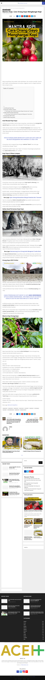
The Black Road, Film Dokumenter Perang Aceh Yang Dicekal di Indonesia (14, 493)
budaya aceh (5, 408)
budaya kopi (16, 408)
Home (16, 678)
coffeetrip (26, 408)
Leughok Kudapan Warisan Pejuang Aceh (32, 451)
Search (25, 460)
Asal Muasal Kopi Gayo (9, 108)
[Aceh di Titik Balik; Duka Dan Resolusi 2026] (5, 468)
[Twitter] (21, 671)
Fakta (25, 624)
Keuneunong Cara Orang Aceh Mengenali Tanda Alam (25, 251)
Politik (25, 634)
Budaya (25, 626)
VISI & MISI (24, 678)
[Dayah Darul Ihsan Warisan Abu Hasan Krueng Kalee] (5, 475)
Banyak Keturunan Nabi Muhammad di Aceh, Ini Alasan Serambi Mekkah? (38, 527)
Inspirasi (25, 629)
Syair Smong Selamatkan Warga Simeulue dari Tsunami (25, 197)
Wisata (25, 635)
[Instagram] (23, 671)
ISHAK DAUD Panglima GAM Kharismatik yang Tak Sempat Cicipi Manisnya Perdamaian (28, 538)
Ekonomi (25, 631)
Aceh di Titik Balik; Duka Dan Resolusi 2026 (15, 467)
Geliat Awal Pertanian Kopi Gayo (11, 112)
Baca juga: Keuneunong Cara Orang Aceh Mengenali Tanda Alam (19, 114)
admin (4, 13)
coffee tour (21, 408)
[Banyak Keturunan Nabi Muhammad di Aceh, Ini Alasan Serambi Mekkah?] (38, 521)
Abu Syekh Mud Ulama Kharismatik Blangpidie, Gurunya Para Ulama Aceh (32, 421)
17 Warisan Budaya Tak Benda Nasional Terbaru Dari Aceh (35, 606)
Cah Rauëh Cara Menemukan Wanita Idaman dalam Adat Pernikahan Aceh (37, 612)
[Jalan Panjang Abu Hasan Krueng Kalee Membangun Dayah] (5, 481)
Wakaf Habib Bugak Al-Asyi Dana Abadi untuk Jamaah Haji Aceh (11, 452)
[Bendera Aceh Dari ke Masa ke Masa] (33, 503)
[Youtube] (26, 671)
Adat (24, 639)
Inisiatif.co (26, 547)
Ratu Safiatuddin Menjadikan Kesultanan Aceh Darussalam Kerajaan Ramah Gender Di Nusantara (14, 421)
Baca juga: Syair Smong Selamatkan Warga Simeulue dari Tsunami (19, 111)
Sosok (25, 623)
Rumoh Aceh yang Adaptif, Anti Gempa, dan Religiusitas (15, 486)
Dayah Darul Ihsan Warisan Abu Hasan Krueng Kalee (14, 474)
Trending (25, 637)
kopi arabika (37, 408)
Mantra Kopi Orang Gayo (9, 117)
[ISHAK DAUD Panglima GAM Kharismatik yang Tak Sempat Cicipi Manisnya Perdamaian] (28, 533)
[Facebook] (18, 671)
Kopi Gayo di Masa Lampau (10, 109)
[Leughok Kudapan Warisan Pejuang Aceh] (38, 533)
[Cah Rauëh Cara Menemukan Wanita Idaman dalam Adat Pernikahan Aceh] (27, 613)
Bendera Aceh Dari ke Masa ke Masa (33, 510)
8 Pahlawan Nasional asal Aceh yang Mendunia (28, 526)
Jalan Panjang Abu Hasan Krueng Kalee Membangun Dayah (14, 480)
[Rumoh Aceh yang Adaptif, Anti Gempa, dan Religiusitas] (5, 487)
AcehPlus (33, 676)
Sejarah (25, 621)
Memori (25, 627)
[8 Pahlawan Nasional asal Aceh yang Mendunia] (28, 521)
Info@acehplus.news (24, 664)
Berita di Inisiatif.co (12, 405)
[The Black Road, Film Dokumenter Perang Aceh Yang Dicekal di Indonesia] (5, 494)
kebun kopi (31, 408)
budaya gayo (10, 408)
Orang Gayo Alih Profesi (9, 115)
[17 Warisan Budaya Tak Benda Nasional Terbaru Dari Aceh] (27, 607)
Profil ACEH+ (20, 678)
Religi (25, 632)
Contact (28, 678)
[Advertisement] (22, 71)
